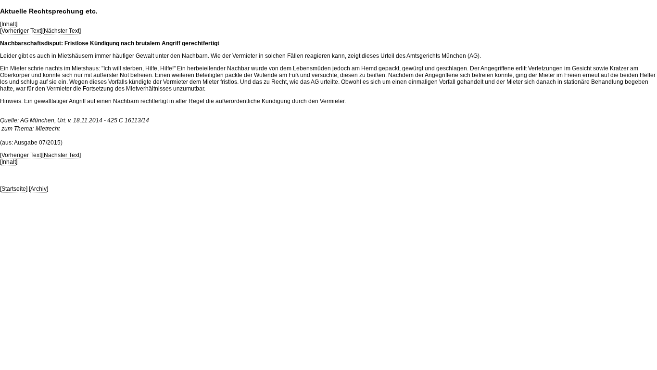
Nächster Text (61, 30)
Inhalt (8, 24)
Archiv (38, 188)
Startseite (13, 188)
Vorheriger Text (21, 30)
